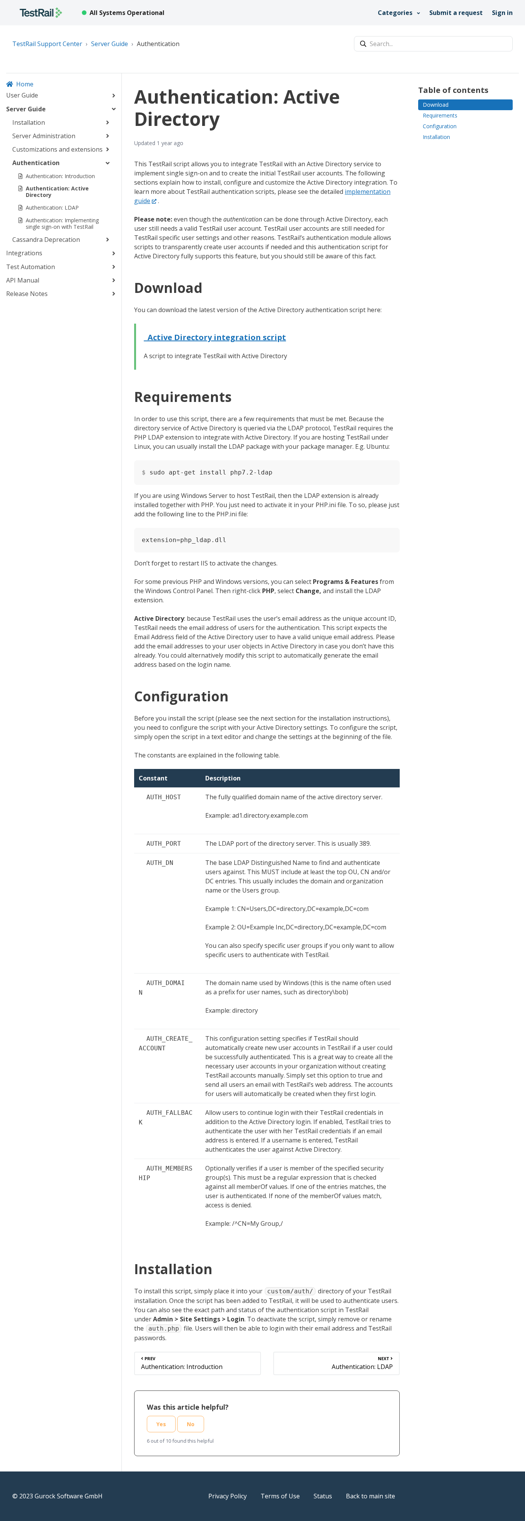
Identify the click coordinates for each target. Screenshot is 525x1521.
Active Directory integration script (215, 337)
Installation (28, 122)
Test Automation (30, 266)
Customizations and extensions (57, 149)
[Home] (41, 12)
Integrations (24, 253)
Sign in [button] (502, 12)
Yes (161, 1424)
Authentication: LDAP (52, 207)
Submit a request (456, 12)
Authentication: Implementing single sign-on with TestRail (62, 223)
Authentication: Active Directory (57, 191)
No (190, 1424)
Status (323, 1496)
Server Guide (109, 44)
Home (24, 84)
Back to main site (370, 1496)
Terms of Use (280, 1496)
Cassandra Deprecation (46, 239)
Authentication (158, 44)
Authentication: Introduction (60, 175)
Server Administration (43, 136)
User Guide (22, 95)
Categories (396, 12)
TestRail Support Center (47, 44)
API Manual (22, 280)
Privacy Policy (227, 1496)
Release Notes (27, 293)
